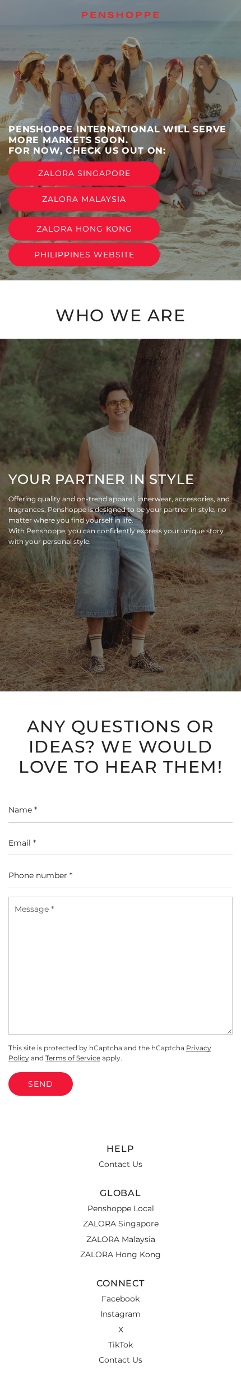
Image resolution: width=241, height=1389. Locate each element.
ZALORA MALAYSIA (84, 199)
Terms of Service (72, 1058)
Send (40, 1084)
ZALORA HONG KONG (84, 229)
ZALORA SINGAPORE (84, 173)
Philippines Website (84, 255)
